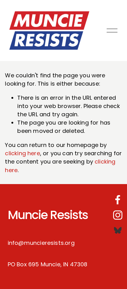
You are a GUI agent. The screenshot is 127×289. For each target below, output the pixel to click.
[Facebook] (118, 200)
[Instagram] (118, 215)
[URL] (118, 230)
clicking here (22, 153)
